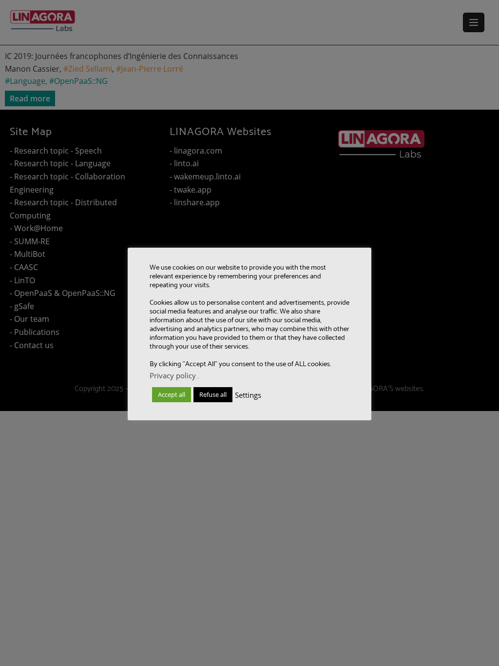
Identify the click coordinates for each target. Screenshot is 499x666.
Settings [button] (248, 395)
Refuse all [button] (213, 394)
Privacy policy (173, 375)
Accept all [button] (171, 394)
